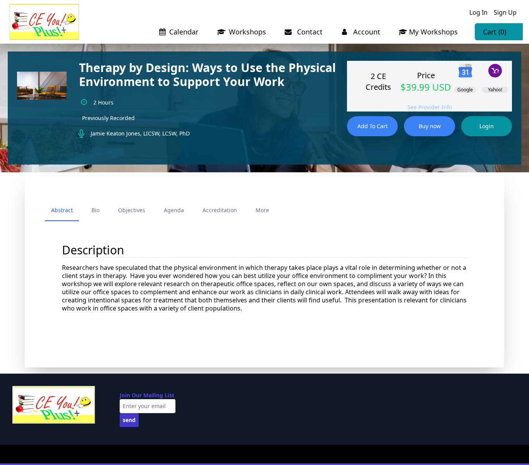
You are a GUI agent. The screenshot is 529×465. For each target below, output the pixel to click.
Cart (494, 31)
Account (365, 31)
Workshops (246, 31)
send (129, 420)
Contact (309, 31)
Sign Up (505, 12)
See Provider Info (429, 107)
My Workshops (433, 31)
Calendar (183, 31)
